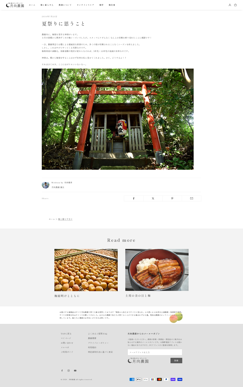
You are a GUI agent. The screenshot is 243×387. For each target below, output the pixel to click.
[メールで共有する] (191, 198)
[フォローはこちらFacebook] (62, 370)
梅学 (101, 5)
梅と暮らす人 (47, 5)
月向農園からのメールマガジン (144, 333)
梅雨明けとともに (67, 296)
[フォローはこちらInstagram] (68, 370)
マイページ (66, 338)
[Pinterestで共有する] (172, 198)
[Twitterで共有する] (153, 198)
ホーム (32, 5)
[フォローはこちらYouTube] (75, 370)
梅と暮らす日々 (65, 219)
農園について (65, 5)
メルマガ (65, 347)
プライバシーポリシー (98, 342)
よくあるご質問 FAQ (97, 333)
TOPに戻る (66, 333)
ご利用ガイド (67, 351)
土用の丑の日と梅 (138, 295)
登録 (176, 360)
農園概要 (92, 338)
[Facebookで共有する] (133, 198)
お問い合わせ (67, 342)
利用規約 (92, 347)
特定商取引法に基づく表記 (100, 351)
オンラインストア (85, 5)
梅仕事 (112, 5)
